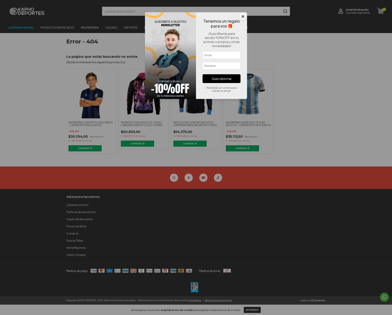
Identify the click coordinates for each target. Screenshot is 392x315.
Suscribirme (222, 79)
